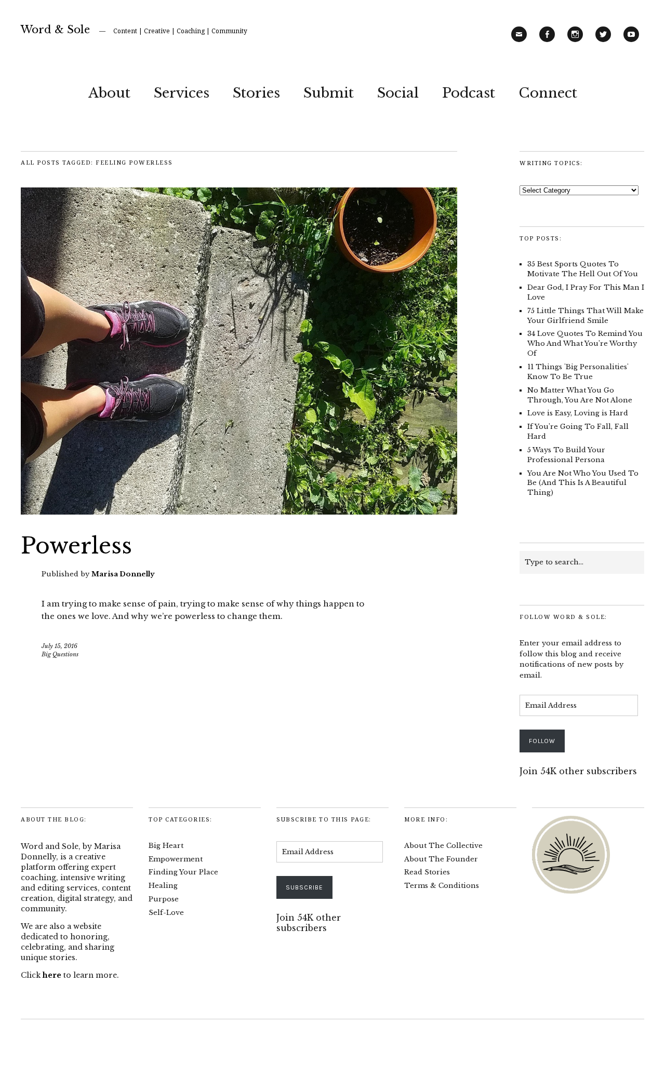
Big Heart (166, 845)
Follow (542, 741)
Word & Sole (55, 29)
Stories (256, 93)
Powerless (76, 545)
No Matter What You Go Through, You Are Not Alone (579, 395)
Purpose (164, 899)
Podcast (468, 93)
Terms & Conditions (441, 885)
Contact (519, 41)
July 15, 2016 (59, 646)
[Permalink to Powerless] (239, 511)
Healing (163, 885)
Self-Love (166, 912)
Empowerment (176, 859)
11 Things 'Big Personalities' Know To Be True (578, 371)
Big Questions (60, 654)
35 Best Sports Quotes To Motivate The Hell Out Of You (582, 269)
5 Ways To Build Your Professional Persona (566, 455)
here (52, 975)
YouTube (631, 41)
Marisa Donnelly (122, 574)
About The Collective (443, 845)
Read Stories (427, 872)
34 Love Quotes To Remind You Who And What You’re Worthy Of (585, 343)
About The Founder (441, 859)
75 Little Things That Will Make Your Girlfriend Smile (585, 315)
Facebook (547, 41)
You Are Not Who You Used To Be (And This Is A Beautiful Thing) (583, 483)
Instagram (575, 41)
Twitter (603, 41)
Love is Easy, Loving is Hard (577, 413)
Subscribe (304, 887)
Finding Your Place (183, 872)
